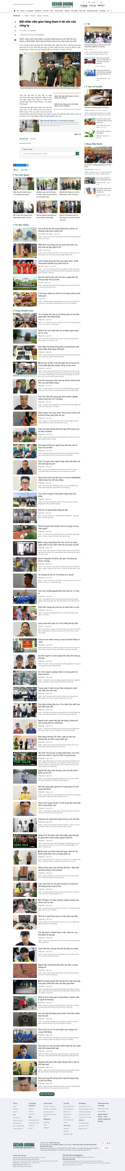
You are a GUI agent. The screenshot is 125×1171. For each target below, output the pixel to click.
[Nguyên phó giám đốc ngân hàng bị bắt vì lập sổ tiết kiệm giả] (25, 1068)
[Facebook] (86, 2)
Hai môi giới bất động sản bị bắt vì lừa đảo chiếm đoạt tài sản (59, 1014)
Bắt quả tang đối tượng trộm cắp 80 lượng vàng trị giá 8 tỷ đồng (58, 1079)
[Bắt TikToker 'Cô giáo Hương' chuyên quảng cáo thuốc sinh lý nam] (25, 906)
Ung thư (66, 1122)
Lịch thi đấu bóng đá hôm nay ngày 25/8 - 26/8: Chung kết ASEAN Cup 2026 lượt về (58, 262)
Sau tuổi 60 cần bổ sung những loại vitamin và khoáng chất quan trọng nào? (58, 229)
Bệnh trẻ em (67, 1117)
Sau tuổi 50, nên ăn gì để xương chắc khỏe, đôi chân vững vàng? (104, 120)
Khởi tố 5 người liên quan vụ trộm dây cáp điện (58, 916)
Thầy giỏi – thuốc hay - (103, 136)
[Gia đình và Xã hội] (83, 6)
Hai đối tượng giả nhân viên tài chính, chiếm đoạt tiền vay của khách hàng (59, 381)
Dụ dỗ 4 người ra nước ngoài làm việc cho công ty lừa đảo (59, 657)
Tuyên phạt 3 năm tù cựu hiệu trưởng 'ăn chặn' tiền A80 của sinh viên (57, 689)
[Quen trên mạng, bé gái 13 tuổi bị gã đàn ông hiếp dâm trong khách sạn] (25, 809)
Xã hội (26, 16)
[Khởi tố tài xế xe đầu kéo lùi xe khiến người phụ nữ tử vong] (25, 336)
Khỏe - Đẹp (82, 11)
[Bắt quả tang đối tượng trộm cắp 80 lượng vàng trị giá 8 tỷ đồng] (25, 1084)
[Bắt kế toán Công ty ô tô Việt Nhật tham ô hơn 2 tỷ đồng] (70, 183)
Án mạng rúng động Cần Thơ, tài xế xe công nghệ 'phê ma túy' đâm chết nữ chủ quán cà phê (58, 543)
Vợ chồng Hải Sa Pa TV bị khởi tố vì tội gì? (56, 575)
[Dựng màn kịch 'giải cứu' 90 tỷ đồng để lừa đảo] (25, 629)
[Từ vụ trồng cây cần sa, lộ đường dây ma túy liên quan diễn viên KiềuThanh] (25, 320)
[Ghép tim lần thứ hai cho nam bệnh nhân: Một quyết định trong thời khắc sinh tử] (89, 73)
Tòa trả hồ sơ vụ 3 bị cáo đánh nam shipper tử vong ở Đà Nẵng (57, 1030)
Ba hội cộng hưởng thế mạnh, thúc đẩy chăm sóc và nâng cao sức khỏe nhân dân (103, 60)
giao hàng (27, 99)
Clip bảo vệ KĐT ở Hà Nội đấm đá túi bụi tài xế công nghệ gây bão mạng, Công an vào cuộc (58, 364)
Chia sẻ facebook (20, 165)
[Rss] (109, 1143)
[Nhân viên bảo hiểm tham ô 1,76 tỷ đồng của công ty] (23, 183)
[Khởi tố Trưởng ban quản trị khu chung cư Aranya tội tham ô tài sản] (70, 206)
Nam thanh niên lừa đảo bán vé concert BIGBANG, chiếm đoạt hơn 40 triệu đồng (59, 478)
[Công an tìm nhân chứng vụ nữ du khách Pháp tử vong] (25, 645)
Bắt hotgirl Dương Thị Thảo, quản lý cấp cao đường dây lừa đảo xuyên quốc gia (56, 738)
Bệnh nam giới (67, 1114)
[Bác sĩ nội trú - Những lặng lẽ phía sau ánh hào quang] (98, 155)
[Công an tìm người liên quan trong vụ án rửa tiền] (25, 825)
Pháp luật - (41, 319)
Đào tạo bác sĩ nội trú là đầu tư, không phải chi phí (103, 179)
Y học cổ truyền (58, 11)
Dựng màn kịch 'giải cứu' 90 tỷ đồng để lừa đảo (58, 623)
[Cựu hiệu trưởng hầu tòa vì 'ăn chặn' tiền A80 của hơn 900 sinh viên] (25, 710)
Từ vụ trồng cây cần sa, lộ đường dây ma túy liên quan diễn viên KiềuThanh (58, 315)
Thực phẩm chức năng (85, 1117)
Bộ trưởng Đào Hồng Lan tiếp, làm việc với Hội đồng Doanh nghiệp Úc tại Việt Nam (97, 45)
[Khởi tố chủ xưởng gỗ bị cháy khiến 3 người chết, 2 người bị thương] (25, 1003)
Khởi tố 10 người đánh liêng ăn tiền (53, 510)
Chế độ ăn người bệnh (85, 1111)
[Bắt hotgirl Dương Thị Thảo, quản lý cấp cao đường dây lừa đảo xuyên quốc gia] (25, 742)
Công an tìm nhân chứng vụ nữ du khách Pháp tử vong (59, 640)
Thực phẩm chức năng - (45, 234)
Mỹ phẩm (66, 1128)
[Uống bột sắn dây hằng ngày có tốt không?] (98, 97)
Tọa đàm (31, 1108)
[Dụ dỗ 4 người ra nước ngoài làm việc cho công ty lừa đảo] (25, 662)
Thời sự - (41, 282)
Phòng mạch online (92, 11)
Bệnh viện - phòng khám (50, 1109)
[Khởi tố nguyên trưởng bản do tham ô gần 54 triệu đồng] (46, 206)
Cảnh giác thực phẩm (84, 1114)
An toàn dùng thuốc (34, 1120)
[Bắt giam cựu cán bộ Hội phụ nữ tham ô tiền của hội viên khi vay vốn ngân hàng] (46, 183)
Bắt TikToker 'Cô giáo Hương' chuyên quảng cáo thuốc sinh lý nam (58, 901)
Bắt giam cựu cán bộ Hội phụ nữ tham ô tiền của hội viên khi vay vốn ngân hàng (46, 194)
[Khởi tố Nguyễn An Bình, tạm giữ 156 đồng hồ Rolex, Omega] (25, 564)
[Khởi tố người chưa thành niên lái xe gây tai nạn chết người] (25, 532)
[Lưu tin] (15, 35)
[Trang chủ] (14, 11)
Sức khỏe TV (38, 11)
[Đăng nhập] (101, 2)
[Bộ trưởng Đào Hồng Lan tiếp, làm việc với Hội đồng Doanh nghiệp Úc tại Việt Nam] (98, 35)
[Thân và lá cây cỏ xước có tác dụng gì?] (89, 133)
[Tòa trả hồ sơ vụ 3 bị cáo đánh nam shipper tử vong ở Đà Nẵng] (25, 1035)
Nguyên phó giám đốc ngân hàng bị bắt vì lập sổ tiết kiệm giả (58, 1063)
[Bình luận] (15, 40)
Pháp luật (32, 16)
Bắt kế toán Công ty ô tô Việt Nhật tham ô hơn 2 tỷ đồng (66, 105)
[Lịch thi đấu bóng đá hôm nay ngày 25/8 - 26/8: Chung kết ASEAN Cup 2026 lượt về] (25, 267)
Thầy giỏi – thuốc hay (49, 1106)
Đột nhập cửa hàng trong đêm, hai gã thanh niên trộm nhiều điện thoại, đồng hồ (58, 348)
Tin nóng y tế (16, 1117)
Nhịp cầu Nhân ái (103, 1114)
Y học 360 (46, 11)
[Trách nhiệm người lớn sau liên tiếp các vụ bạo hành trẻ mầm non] (89, 191)
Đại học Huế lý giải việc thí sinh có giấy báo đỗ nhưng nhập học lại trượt (58, 278)
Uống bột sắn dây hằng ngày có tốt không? (96, 107)
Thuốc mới (31, 1125)
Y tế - (85, 49)
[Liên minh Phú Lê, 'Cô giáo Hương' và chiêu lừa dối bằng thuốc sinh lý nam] (25, 890)
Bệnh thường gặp (68, 1109)
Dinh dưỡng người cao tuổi (86, 1109)
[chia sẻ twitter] (15, 27)
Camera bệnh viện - (102, 78)
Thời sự (22, 11)
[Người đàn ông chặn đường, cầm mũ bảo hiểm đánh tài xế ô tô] (25, 776)
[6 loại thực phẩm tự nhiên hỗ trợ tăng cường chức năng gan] (25, 299)
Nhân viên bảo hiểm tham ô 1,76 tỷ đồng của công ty (67, 97)
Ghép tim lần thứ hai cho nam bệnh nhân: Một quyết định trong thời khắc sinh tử (104, 73)
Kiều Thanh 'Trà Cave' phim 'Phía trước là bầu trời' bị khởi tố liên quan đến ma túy (59, 414)
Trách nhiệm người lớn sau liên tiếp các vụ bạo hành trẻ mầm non (104, 190)
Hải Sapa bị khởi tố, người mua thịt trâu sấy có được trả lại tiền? (58, 446)
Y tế (18, 11)
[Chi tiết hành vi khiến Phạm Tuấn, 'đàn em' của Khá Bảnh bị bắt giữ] (25, 938)
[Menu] (108, 11)
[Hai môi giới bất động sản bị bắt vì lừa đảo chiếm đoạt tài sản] (25, 1019)
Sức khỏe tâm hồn (68, 1120)
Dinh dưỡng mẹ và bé (84, 1106)
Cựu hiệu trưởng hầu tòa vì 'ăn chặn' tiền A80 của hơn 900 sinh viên (59, 705)
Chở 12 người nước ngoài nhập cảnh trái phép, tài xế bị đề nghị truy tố (59, 462)
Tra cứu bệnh (29, 11)
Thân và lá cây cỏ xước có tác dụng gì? (103, 132)
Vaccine (31, 1128)
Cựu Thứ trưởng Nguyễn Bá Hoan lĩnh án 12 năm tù (58, 592)
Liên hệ (106, 1148)
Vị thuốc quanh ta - (89, 110)
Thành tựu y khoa (17, 1120)
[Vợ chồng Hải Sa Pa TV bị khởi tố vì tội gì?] (25, 581)
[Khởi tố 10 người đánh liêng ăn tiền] (25, 516)
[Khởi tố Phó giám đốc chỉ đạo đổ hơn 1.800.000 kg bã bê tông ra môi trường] (25, 873)
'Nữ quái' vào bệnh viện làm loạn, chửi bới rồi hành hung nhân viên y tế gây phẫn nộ (58, 852)
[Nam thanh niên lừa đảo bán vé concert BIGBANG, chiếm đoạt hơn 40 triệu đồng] (25, 483)
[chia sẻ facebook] (15, 22)
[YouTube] (89, 2)
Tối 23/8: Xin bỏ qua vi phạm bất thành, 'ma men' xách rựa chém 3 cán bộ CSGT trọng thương (59, 754)
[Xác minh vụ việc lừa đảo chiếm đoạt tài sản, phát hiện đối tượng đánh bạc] (25, 1052)
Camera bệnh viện (18, 1128)
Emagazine (47, 1122)
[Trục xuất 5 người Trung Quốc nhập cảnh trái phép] (25, 500)
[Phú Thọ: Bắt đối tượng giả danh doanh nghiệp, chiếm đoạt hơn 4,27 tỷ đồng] (25, 402)
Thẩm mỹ (66, 1131)
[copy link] (15, 30)
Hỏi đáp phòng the (84, 1123)
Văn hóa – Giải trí (103, 1116)
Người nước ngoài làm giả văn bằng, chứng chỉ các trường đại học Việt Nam (58, 721)
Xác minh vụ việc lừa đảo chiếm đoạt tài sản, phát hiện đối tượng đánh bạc (59, 1047)
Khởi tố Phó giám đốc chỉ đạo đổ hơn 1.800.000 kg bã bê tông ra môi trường (58, 869)
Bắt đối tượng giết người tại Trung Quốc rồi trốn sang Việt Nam (58, 788)
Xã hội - (40, 250)
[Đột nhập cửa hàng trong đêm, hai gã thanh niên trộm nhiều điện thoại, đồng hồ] (25, 353)
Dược (51, 11)
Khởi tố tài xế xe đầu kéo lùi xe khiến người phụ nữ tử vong (58, 331)
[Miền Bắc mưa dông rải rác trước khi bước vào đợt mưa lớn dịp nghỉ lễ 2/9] (25, 251)
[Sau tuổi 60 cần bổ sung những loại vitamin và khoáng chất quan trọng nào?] (25, 234)
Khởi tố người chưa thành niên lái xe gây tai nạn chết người (58, 527)
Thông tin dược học (34, 1123)
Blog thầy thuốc (94, 144)
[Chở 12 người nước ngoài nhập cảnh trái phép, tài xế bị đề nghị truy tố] (25, 467)
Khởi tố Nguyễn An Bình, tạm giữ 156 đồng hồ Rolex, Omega (57, 559)
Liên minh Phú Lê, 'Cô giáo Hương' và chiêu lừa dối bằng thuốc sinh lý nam (58, 885)
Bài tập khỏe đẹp (68, 1134)
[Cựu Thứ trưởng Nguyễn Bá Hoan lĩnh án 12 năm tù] (25, 597)
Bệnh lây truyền (83, 1128)
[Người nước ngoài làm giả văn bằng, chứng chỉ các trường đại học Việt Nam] (25, 726)
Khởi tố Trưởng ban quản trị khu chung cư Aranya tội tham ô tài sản (70, 217)
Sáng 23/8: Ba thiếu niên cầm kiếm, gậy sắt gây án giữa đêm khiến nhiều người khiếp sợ (58, 836)
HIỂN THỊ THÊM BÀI (47, 1094)
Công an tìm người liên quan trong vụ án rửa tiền (58, 819)
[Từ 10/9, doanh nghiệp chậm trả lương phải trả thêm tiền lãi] (25, 678)
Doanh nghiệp (101, 1111)
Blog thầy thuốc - (89, 169)
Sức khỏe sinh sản (84, 1126)
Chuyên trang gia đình (104, 1119)
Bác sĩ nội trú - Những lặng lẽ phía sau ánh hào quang (97, 165)
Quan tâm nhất (23, 139)
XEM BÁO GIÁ (79, 1155)
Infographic (47, 1127)
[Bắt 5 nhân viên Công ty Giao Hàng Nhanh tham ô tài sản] (23, 206)
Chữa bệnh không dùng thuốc (50, 1115)
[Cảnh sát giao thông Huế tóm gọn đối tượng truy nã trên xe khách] (25, 435)
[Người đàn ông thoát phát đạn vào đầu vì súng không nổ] (25, 971)
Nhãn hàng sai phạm (103, 1108)
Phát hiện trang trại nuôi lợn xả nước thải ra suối (58, 607)
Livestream (31, 1114)
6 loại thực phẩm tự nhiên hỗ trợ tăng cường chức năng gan (59, 294)
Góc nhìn (45, 16)
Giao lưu (31, 1111)
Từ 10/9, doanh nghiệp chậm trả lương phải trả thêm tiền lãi (58, 673)
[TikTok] (83, 2)
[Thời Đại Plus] (101, 6)
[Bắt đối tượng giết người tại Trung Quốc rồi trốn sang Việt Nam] (25, 792)
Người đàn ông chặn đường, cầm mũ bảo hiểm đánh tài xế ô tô (58, 771)
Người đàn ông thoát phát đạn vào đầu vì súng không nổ (58, 966)
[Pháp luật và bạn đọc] (92, 6)
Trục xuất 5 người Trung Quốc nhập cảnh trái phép (57, 495)
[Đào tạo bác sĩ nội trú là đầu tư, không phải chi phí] (89, 180)
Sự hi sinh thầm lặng (18, 1126)
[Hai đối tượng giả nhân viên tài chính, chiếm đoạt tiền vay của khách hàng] (25, 386)
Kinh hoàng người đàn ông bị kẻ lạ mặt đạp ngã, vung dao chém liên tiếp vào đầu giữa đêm (59, 982)
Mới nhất (32, 139)
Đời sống (100, 1121)
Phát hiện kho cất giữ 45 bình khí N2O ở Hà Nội (58, 948)
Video (45, 1125)
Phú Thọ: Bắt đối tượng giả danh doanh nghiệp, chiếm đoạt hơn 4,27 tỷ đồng (58, 397)
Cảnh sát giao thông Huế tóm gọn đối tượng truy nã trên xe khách (58, 430)
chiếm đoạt (50, 116)
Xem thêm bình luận (25, 143)
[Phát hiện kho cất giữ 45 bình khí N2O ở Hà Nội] (25, 954)
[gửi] (77, 153)
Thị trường (102, 11)
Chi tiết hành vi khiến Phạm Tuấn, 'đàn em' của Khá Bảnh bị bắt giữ (58, 933)
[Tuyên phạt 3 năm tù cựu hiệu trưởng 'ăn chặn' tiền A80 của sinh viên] (25, 694)
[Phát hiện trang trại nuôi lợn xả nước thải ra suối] (25, 613)
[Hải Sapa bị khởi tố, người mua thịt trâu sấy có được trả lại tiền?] (25, 451)
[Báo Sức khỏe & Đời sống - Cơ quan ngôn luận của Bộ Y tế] (62, 4)
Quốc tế (39, 16)
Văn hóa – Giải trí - (44, 266)
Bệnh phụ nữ (67, 1111)
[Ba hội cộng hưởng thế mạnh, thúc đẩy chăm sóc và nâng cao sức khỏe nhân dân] (89, 60)
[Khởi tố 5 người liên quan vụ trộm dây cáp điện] (25, 922)
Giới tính (67, 11)
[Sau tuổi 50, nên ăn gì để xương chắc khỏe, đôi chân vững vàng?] (89, 121)
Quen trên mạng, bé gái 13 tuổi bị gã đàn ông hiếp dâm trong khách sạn (59, 804)
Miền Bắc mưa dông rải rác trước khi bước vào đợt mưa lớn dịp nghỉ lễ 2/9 (58, 246)
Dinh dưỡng (74, 11)
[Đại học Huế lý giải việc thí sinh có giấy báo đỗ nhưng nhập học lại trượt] (25, 283)
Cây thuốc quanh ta (49, 1111)
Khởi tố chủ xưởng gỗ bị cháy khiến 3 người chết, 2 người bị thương (59, 998)
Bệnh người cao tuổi (69, 1106)
